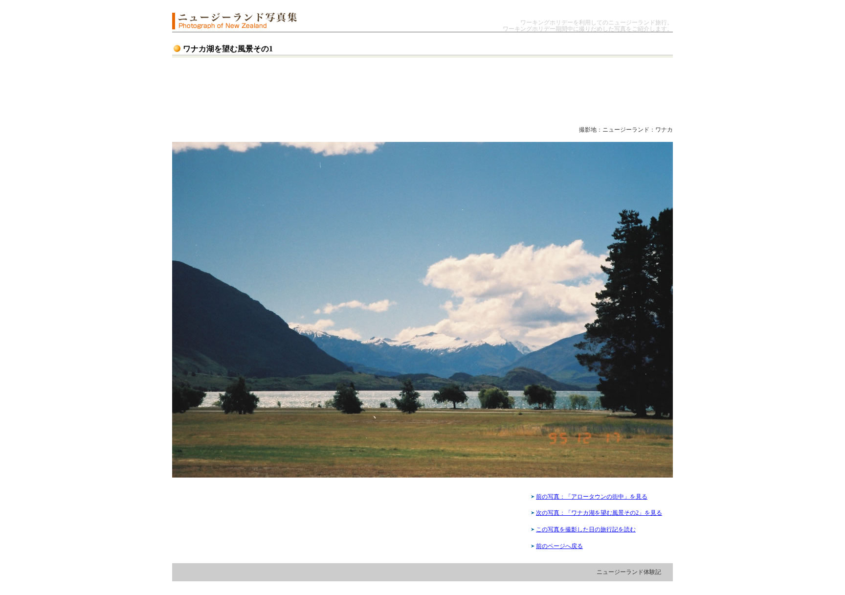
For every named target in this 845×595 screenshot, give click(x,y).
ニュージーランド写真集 (234, 20)
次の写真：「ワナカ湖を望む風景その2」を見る (599, 512)
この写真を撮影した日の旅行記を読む (586, 529)
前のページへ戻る (559, 546)
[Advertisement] (409, 91)
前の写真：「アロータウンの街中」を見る (591, 496)
